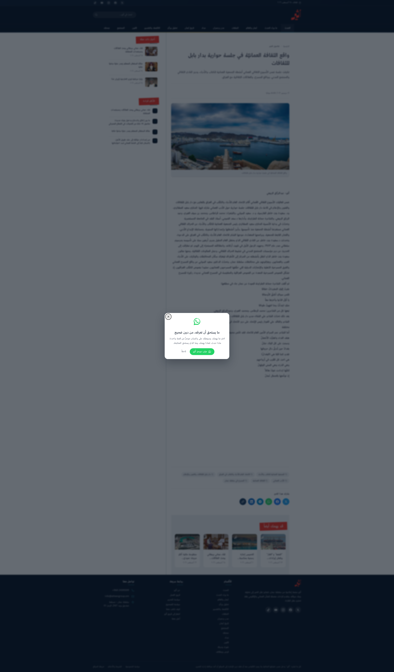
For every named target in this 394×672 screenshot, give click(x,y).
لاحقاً (183, 351)
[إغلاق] (168, 316)
